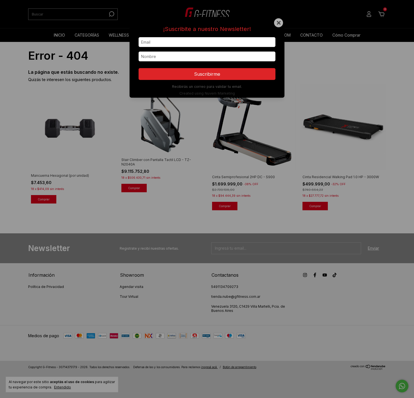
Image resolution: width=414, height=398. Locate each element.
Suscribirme (207, 74)
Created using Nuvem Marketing (207, 93)
